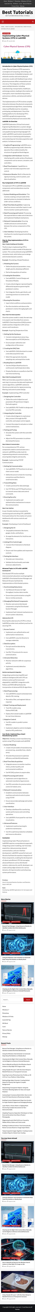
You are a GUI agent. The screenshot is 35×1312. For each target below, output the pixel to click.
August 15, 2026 (11, 1299)
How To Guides (6, 33)
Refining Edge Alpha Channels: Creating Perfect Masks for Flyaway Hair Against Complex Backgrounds (16, 1082)
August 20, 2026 (11, 993)
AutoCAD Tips (8, 3)
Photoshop (17, 1)
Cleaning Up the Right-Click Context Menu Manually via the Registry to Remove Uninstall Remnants (17, 990)
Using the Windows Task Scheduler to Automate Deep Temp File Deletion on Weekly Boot (16, 958)
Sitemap (22, 6)
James (5, 41)
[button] (3, 21)
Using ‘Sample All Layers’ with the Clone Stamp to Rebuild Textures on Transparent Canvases (16, 1070)
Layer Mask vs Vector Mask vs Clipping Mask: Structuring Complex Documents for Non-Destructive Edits (15, 1107)
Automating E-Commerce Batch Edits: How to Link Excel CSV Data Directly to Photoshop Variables (17, 1096)
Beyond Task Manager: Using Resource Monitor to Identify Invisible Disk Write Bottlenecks (16, 927)
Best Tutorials (17, 12)
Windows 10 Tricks (26, 1)
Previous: (16, 882)
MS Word (15, 3)
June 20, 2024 (12, 41)
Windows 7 (11, 1)
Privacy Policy (15, 6)
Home (5, 1)
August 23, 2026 (11, 930)
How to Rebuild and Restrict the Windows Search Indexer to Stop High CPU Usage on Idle (16, 1065)
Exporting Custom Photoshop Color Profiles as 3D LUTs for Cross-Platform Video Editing (16, 1076)
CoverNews (25, 1307)
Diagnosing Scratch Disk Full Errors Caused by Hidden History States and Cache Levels (15, 1121)
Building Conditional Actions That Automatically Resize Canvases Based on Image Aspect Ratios (16, 1126)
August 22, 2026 (11, 961)
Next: (17, 890)
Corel (20, 3)
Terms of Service (27, 3)
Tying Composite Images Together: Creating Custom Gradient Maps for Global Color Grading (17, 1132)
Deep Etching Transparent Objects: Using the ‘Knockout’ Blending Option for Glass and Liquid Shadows (16, 1089)
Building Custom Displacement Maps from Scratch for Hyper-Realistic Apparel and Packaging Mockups (17, 1101)
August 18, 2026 (11, 1266)
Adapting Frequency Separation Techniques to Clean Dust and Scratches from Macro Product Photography (17, 1115)
